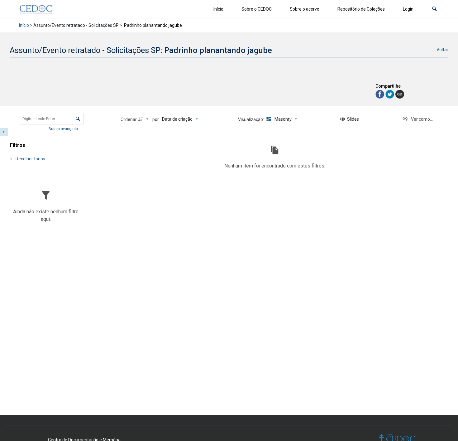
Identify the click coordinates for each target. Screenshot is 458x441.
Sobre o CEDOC (256, 9)
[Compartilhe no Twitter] (390, 94)
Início (218, 9)
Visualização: (251, 119)
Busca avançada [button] (64, 129)
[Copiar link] (399, 94)
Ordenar (129, 119)
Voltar (442, 49)
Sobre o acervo (304, 9)
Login (408, 9)
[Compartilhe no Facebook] (380, 94)
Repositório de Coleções (361, 9)
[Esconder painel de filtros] (4, 132)
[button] (434, 9)
